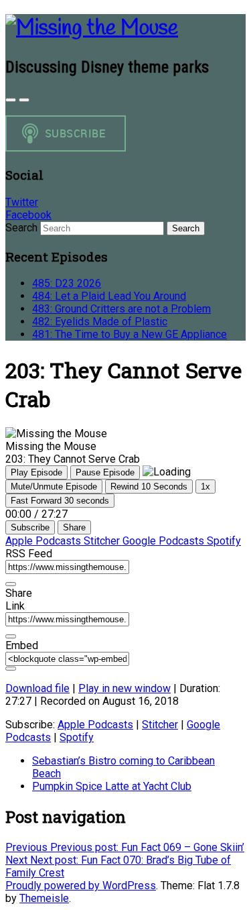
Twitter (21, 202)
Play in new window (124, 688)
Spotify (224, 540)
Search (21, 227)
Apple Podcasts (44, 540)
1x (205, 486)
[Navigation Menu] (24, 100)
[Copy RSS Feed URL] (10, 584)
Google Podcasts (164, 540)
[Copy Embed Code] (10, 669)
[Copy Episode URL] (10, 636)
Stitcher (103, 540)
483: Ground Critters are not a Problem (121, 308)
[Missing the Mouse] (91, 28)
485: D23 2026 (66, 283)
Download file (37, 688)
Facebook (28, 215)
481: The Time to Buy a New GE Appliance (129, 334)
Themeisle (44, 898)
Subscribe (30, 527)
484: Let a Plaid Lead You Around (109, 296)
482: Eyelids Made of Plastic (99, 321)
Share (74, 527)
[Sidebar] (10, 100)
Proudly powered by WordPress (80, 885)
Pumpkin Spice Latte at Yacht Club (111, 786)
